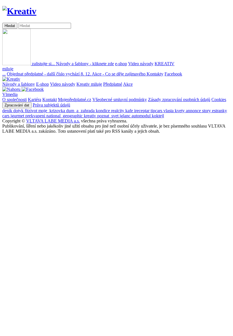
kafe (129, 110)
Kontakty (155, 73)
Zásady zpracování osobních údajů (179, 99)
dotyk (19, 110)
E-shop (42, 84)
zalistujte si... (43, 63)
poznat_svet (108, 115)
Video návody (140, 63)
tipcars (157, 110)
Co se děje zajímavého (119, 73)
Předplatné (112, 84)
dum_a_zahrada (81, 110)
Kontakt (49, 99)
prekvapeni (35, 115)
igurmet (18, 115)
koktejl (158, 115)
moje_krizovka (52, 110)
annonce (194, 110)
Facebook (173, 73)
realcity (118, 110)
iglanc (126, 115)
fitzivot (31, 110)
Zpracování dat (17, 105)
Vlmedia (10, 94)
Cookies (218, 99)
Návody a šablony (18, 84)
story (207, 110)
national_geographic (65, 115)
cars (6, 115)
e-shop (121, 63)
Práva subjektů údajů (51, 105)
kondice (103, 110)
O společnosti (14, 99)
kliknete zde (85, 63)
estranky (219, 110)
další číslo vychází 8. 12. (49, 73)
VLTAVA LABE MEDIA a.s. (53, 120)
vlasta (169, 110)
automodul (142, 115)
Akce (128, 84)
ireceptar (142, 110)
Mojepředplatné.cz (74, 99)
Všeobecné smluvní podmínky (119, 99)
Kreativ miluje (89, 84)
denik (7, 110)
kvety (180, 110)
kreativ (90, 115)
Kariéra (34, 99)
